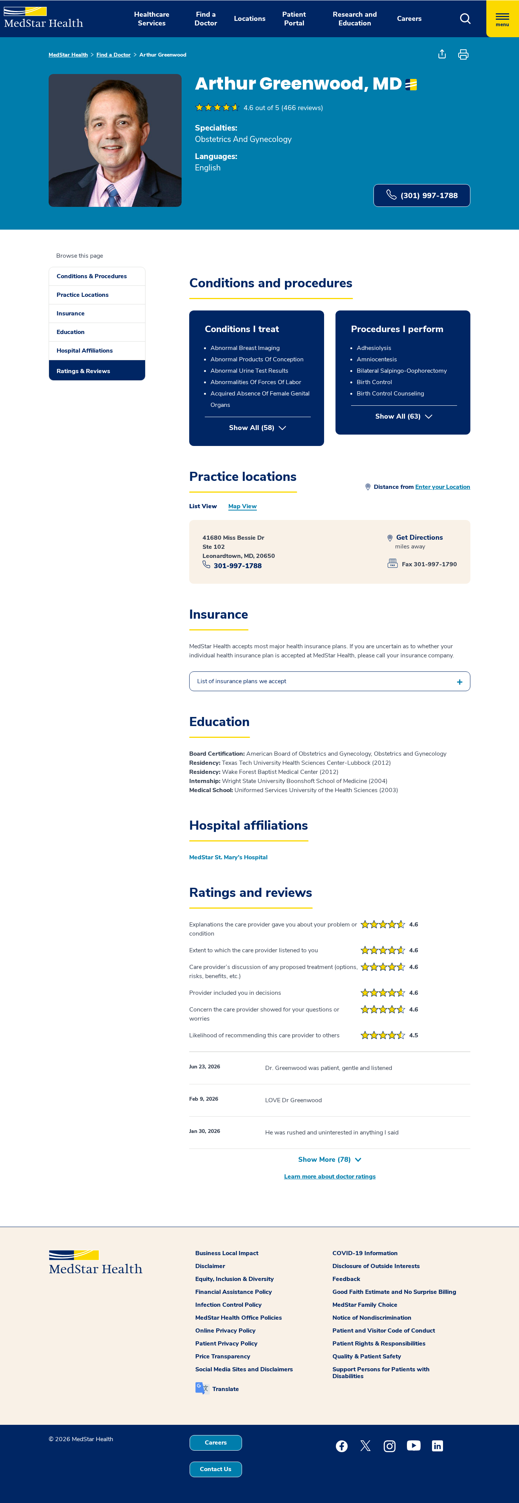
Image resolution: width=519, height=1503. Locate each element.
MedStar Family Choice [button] (364, 1305)
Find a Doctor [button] (206, 19)
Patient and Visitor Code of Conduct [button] (383, 1331)
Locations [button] (250, 18)
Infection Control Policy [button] (228, 1305)
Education (71, 332)
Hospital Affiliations (85, 351)
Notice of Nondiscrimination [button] (371, 1318)
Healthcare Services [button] (151, 19)
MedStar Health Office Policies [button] (238, 1318)
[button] (465, 18)
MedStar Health (68, 54)
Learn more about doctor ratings (330, 1176)
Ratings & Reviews (83, 371)
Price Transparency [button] (222, 1356)
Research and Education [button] (355, 19)
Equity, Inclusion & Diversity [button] (234, 1279)
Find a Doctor (114, 54)
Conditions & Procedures (92, 276)
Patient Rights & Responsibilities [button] (379, 1343)
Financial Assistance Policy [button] (233, 1292)
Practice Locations (83, 295)
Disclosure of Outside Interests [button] (376, 1266)
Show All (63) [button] (416, 416)
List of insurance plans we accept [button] (241, 681)
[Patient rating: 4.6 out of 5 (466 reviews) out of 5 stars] (217, 108)
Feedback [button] (346, 1279)
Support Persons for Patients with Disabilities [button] (381, 1372)
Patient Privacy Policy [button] (226, 1343)
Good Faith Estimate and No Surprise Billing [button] (394, 1292)
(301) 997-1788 (429, 196)
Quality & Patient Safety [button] (366, 1356)
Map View (242, 506)
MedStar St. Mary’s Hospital (228, 857)
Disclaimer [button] (210, 1266)
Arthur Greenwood (163, 54)
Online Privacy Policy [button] (225, 1331)
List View (203, 506)
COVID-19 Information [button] (365, 1253)
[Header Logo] (39, 13)
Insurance (71, 313)
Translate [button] (225, 1389)
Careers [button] (409, 18)
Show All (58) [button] (252, 427)
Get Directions (418, 537)
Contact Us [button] (215, 1469)
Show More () (324, 1159)
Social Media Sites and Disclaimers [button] (244, 1369)
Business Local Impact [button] (226, 1253)
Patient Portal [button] (294, 19)
